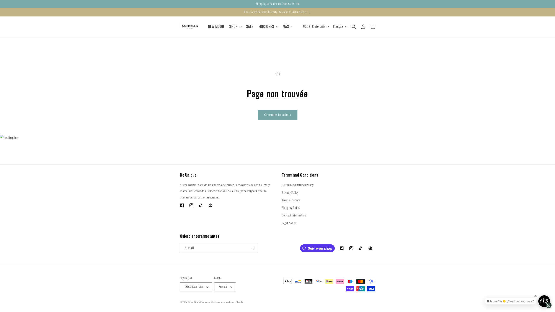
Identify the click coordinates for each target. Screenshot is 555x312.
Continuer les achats (277, 115)
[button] (235, 26)
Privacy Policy (290, 193)
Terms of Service (291, 200)
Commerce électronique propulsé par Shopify (221, 302)
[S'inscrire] (253, 248)
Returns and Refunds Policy (298, 185)
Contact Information (294, 215)
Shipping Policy (291, 208)
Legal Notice (289, 223)
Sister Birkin (194, 302)
